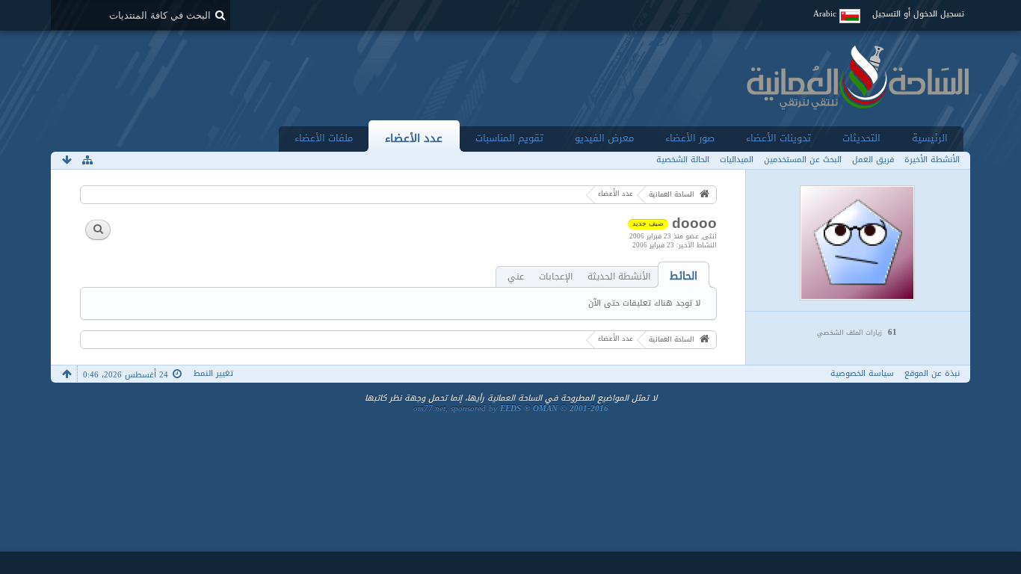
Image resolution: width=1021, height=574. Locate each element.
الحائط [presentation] (683, 276)
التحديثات (861, 138)
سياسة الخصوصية (862, 373)
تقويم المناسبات (509, 138)
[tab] (683, 276)
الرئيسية (930, 138)
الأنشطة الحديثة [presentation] (618, 277)
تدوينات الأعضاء (778, 138)
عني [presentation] (516, 277)
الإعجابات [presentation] (556, 277)
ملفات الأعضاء (323, 138)
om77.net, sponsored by (510, 408)
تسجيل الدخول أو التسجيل (918, 14)
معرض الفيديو (604, 138)
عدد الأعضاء (413, 138)
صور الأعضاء (690, 138)
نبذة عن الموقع (932, 373)
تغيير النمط (213, 373)
